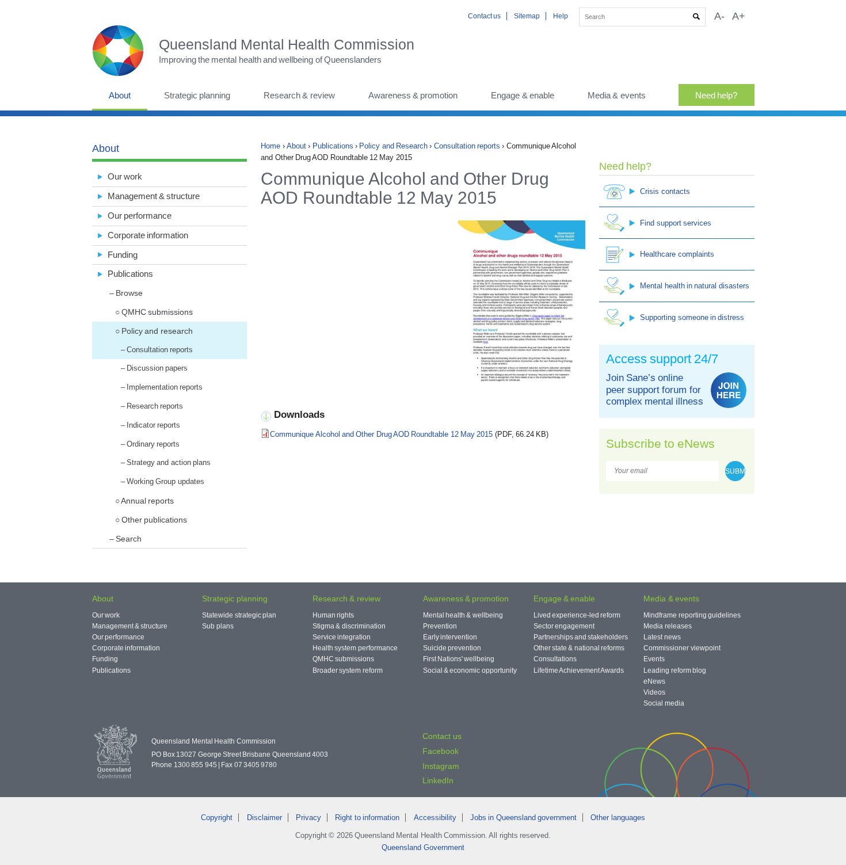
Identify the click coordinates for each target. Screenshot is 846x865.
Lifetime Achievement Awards (578, 670)
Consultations (555, 659)
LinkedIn (438, 780)
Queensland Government (423, 847)
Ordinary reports (153, 444)
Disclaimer (264, 817)
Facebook (440, 751)
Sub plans (217, 626)
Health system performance (355, 648)
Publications (333, 146)
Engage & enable (522, 95)
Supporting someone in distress (692, 317)
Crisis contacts (664, 191)
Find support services (675, 223)
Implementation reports (165, 387)
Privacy (308, 817)
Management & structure (154, 196)
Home (270, 146)
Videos (654, 692)
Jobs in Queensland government (523, 817)
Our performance (140, 215)
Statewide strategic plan (239, 615)
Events (654, 659)
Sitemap (527, 16)
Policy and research (157, 331)
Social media (663, 703)
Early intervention (450, 637)
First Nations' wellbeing (459, 659)
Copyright (217, 817)
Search (129, 538)
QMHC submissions (157, 312)
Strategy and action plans (169, 462)
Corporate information (148, 235)
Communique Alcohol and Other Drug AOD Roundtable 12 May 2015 (381, 434)
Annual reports (147, 500)
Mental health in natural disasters (694, 285)
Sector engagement (564, 626)
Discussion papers (157, 368)
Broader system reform (348, 670)
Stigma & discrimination (349, 626)
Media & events (617, 95)
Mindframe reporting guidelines (692, 615)
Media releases (667, 626)
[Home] (125, 51)
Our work (125, 176)
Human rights (333, 615)
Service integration (342, 637)
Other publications (154, 519)
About (120, 95)
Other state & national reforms (578, 648)
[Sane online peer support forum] (729, 390)
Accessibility (435, 817)
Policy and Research (393, 146)
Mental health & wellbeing (463, 615)
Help (560, 16)
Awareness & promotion (413, 95)
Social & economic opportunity (470, 670)
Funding (123, 255)
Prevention (440, 626)
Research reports (155, 406)
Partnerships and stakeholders (580, 637)
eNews (654, 681)
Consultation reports (467, 146)
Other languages (617, 817)
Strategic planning (197, 95)
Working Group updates (165, 481)
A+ (738, 16)
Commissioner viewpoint (681, 648)
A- (719, 16)
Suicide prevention (452, 648)
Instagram (440, 766)
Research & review (299, 95)
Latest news (661, 637)
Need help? (716, 95)
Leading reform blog (674, 670)
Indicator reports (153, 425)
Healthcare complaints (677, 254)
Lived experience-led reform (577, 615)
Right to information (367, 817)
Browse (129, 293)
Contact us (484, 16)
